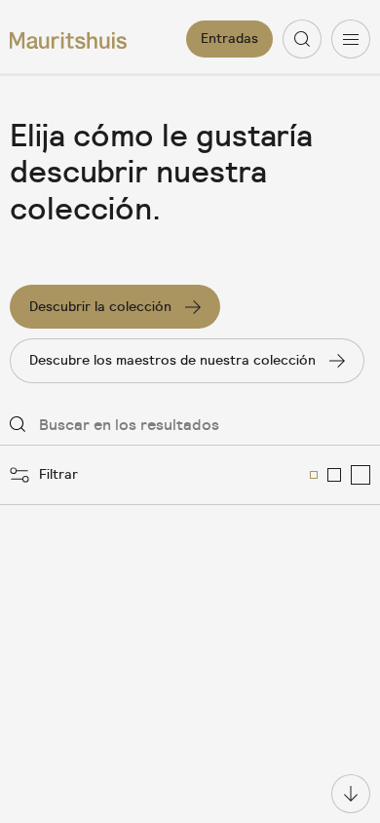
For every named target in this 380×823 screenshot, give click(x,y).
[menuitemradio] (314, 475)
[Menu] (350, 39)
